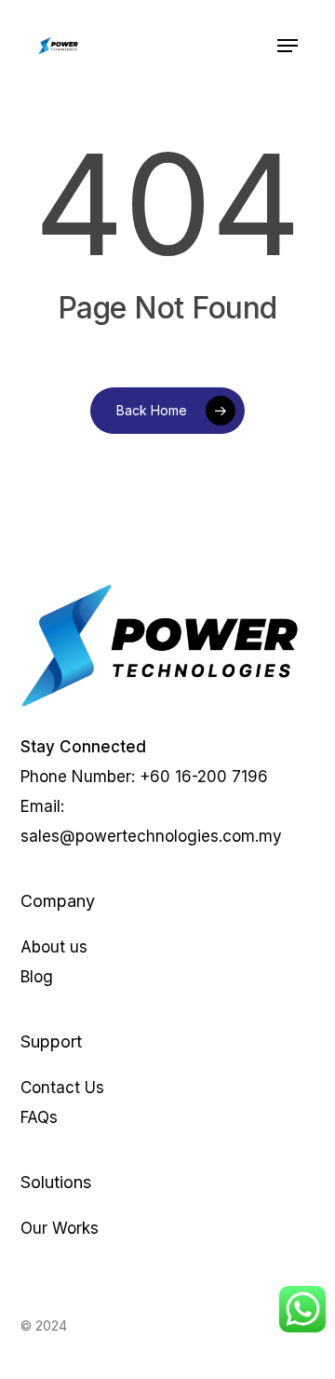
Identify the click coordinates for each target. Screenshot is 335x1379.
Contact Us (62, 1087)
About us (53, 947)
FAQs (39, 1117)
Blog (36, 976)
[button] (287, 45)
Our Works (59, 1228)
